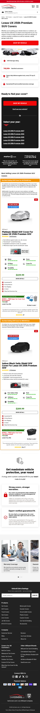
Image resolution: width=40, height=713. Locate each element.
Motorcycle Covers (25, 606)
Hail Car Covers (5, 650)
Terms (7, 710)
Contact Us (4, 639)
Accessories (23, 623)
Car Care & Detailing (26, 621)
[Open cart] (33, 6)
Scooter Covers (24, 609)
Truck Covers (5, 612)
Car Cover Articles (26, 636)
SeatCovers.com (26, 662)
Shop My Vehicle (20, 43)
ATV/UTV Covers (6, 623)
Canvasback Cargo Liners (28, 651)
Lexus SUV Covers (17, 17)
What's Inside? (32, 305)
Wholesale (32, 710)
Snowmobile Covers (26, 612)
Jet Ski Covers (5, 621)
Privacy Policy (18, 710)
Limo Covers (5, 618)
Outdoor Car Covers (7, 659)
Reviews (23, 633)
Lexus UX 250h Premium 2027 (13, 131)
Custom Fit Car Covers (8, 662)
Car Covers (4, 606)
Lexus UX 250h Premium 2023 (13, 143)
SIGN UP (35, 595)
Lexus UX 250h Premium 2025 (13, 137)
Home (2, 17)
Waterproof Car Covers (8, 653)
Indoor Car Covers (6, 656)
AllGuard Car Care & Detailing (29, 648)
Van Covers (4, 615)
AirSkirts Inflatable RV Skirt (28, 659)
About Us (23, 639)
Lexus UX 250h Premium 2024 (13, 140)
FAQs (3, 636)
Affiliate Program (25, 710)
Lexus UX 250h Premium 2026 (13, 134)
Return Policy (12, 710)
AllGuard (23, 701)
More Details (20, 278)
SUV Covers (9, 17)
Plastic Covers (24, 615)
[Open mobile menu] (37, 6)
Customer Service (6, 633)
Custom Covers (24, 618)
